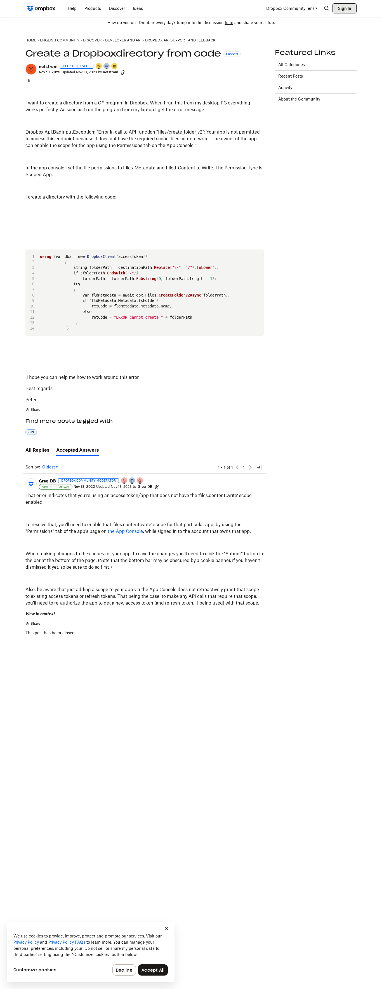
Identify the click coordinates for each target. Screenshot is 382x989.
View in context (40, 613)
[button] (31, 69)
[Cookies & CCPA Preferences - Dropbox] (91, 952)
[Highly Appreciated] (140, 481)
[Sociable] (132, 481)
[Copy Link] (122, 72)
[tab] (37, 450)
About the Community (299, 99)
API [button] (31, 432)
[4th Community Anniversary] (124, 481)
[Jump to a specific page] (259, 467)
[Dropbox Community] (41, 8)
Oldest (49, 467)
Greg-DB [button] (47, 481)
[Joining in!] (106, 66)
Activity (285, 87)
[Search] (327, 8)
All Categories (291, 64)
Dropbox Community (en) (290, 8)
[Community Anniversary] (99, 66)
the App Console (125, 531)
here (229, 22)
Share (32, 410)
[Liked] (114, 66)
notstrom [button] (48, 66)
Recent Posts (290, 76)
